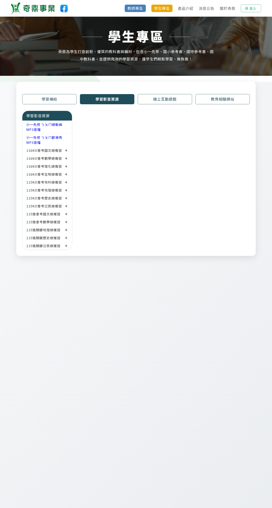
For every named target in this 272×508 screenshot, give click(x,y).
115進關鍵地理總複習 (43, 229)
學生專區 (162, 8)
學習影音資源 (107, 99)
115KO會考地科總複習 (44, 182)
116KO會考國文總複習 (44, 150)
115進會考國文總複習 (43, 213)
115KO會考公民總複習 (44, 206)
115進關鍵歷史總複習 (43, 237)
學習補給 (49, 99)
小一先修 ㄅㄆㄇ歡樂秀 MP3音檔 (44, 140)
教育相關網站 (222, 99)
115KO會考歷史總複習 (44, 198)
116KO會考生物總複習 (44, 174)
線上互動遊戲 (165, 99)
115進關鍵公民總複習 (43, 245)
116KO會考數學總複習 (44, 158)
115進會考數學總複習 (43, 221)
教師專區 (135, 8)
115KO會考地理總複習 (44, 190)
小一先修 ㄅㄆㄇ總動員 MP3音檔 (44, 127)
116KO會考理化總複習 (44, 166)
